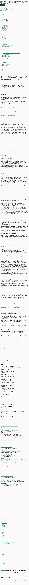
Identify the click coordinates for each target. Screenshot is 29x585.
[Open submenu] (7, 19)
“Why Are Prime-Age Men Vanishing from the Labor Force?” (11, 480)
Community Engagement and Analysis (9, 52)
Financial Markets (6, 28)
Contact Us (25, 580)
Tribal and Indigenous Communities (7, 543)
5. (1, 376)
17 (15, 339)
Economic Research (6, 50)
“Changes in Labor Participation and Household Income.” (10, 463)
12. (1, 396)
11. (1, 394)
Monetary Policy (6, 21)
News (4, 63)
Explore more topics (5, 527)
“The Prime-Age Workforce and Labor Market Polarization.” (11, 484)
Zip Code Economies (6, 64)
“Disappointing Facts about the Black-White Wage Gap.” (11, 451)
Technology (5, 29)
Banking (4, 27)
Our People (3, 15)
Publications (4, 550)
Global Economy (6, 26)
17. (1, 406)
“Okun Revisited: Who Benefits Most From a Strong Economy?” (11, 413)
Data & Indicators (6, 54)
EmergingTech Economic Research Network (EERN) (11, 53)
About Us (3, 14)
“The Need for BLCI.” (4, 417)
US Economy (5, 25)
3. (1, 371)
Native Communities (6, 46)
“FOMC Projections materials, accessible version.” (9, 426)
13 (6, 286)
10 (17, 260)
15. (1, 402)
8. (1, 385)
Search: (3, 67)
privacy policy (8, 3)
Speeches (4, 62)
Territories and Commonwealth (8, 45)
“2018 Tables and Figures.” (5, 472)
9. (1, 388)
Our (2, 530)
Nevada (4, 40)
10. (1, 391)
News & (2, 552)
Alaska (4, 35)
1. (1, 366)
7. (1, 382)
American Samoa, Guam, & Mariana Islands (9, 542)
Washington (5, 44)
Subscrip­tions (5, 65)
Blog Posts (4, 55)
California (4, 37)
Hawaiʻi (4, 38)
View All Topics (5, 30)
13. (1, 398)
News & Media (4, 58)
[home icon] (1, 74)
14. (1, 401)
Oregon (3, 538)
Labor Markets (5, 24)
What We (3, 516)
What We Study (4, 19)
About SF (2, 561)
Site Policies (17, 580)
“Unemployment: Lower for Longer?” (7, 476)
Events (4, 61)
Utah (4, 43)
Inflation (4, 22)
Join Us (3, 16)
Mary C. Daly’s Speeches (16, 74)
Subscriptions (4, 559)
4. (1, 374)
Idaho (4, 39)
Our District (3, 33)
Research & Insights (5, 48)
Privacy (21, 580)
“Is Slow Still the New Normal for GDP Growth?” (9, 455)
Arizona (4, 36)
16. (1, 404)
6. (1, 379)
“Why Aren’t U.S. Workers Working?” (7, 447)
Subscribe (4, 570)
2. (1, 369)
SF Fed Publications (6, 56)
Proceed (2, 5)
